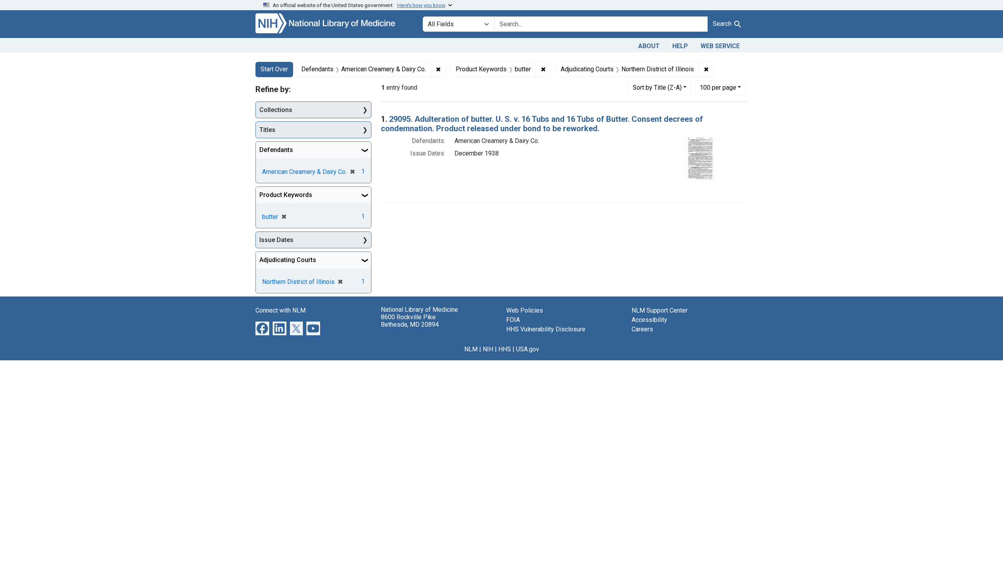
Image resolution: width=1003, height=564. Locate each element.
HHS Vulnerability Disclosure (545, 329)
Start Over (274, 69)
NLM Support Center (660, 310)
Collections (275, 110)
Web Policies (524, 310)
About (649, 46)
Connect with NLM (280, 310)
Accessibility (649, 320)
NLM (471, 349)
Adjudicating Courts (287, 260)
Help (680, 46)
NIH (488, 349)
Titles (267, 130)
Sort (657, 87)
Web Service (720, 46)
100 (718, 87)
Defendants (276, 150)
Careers (642, 329)
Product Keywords (285, 195)
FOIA (513, 320)
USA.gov (527, 349)
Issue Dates (276, 240)
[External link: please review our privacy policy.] (262, 328)
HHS (504, 349)
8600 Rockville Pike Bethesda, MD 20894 (410, 320)
